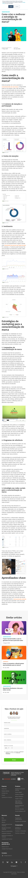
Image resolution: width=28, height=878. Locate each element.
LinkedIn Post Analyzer (7, 848)
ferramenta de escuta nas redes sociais (15, 245)
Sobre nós (4, 788)
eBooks (3, 822)
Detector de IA (5, 846)
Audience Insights (19, 794)
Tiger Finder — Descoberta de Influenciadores (18, 802)
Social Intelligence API (20, 811)
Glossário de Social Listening (6, 828)
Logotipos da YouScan (7, 839)
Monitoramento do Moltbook (19, 806)
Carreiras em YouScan (7, 797)
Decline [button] (17, 6)
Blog (3, 818)
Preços (3, 795)
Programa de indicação (20, 821)
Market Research (19, 796)
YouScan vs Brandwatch (18, 828)
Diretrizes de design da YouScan (7, 836)
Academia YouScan (6, 833)
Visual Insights (18, 792)
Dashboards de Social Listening (7, 825)
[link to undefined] (3, 862)
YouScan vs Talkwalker (20, 831)
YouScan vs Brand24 (20, 833)
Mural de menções (19, 809)
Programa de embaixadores (18, 818)
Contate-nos (5, 793)
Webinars (4, 820)
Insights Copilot (18, 798)
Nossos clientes (5, 791)
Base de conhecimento (7, 831)
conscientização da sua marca (10, 86)
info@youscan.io (8, 855)
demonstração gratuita (20, 599)
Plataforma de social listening (20, 789)
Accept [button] (11, 6)
